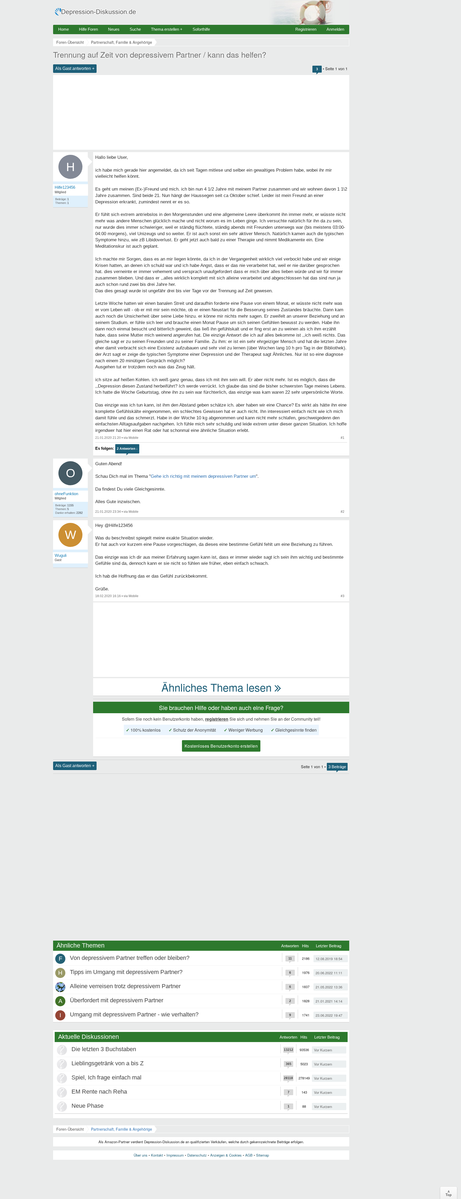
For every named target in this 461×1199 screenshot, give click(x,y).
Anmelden (335, 29)
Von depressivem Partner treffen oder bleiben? (129, 958)
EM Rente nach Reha (99, 1091)
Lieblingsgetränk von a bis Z (107, 1063)
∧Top (449, 1193)
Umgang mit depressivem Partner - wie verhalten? (134, 1014)
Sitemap (262, 1155)
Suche (135, 29)
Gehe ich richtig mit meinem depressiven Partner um (203, 476)
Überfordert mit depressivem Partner (116, 1000)
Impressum (175, 1155)
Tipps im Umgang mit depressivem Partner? (126, 972)
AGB (249, 1155)
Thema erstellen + (166, 29)
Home (63, 29)
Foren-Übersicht (70, 1129)
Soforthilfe (201, 29)
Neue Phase (87, 1105)
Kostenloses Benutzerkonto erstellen (221, 746)
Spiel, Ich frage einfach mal (106, 1077)
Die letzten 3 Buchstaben (103, 1049)
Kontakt (157, 1155)
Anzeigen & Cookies (226, 1155)
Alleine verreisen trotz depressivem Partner (125, 986)
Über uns (141, 1155)
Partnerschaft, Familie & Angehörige (121, 1129)
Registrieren (305, 29)
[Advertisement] (201, 112)
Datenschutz (197, 1155)
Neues (114, 29)
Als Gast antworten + (74, 68)
